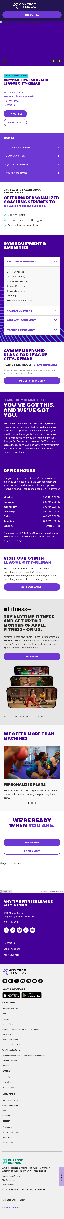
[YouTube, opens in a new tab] (34, 981)
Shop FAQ (6, 1137)
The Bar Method (8, 1180)
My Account (7, 1127)
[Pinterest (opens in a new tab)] (19, 930)
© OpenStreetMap (56, 891)
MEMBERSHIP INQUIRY (32, 381)
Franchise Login (8, 1087)
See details (38, 716)
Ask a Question (11, 955)
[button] (53, 61)
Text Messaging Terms (11, 1050)
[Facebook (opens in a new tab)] (6, 930)
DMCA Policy (7, 1034)
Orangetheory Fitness (11, 1176)
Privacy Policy (7, 1024)
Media (4, 1014)
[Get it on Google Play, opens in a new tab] (31, 995)
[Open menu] (5, 6)
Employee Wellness (10, 1008)
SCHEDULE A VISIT (32, 587)
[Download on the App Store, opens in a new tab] (11, 995)
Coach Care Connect (10, 1105)
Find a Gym (7, 1077)
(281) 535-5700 (11, 101)
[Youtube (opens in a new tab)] (32, 930)
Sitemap (5, 1066)
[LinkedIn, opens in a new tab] (22, 981)
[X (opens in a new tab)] (26, 930)
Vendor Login (7, 1142)
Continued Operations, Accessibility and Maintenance (23, 1055)
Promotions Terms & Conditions (14, 1045)
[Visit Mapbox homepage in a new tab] (6, 891)
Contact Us (9, 105)
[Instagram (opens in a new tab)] (12, 930)
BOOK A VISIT (15, 122)
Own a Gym (7, 1082)
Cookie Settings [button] (10, 1207)
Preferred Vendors (9, 1060)
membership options (43, 485)
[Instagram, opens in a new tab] (10, 981)
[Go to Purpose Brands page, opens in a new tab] (12, 1161)
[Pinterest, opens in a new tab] (28, 981)
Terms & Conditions (10, 1040)
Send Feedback (12, 949)
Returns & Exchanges (10, 1132)
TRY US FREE (32, 15)
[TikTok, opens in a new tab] (40, 981)
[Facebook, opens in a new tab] (4, 981)
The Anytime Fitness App (12, 1100)
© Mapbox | (43, 891)
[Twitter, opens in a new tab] (16, 981)
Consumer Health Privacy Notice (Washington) (21, 1029)
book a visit (41, 489)
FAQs (4, 1110)
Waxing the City (8, 1184)
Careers (5, 1019)
